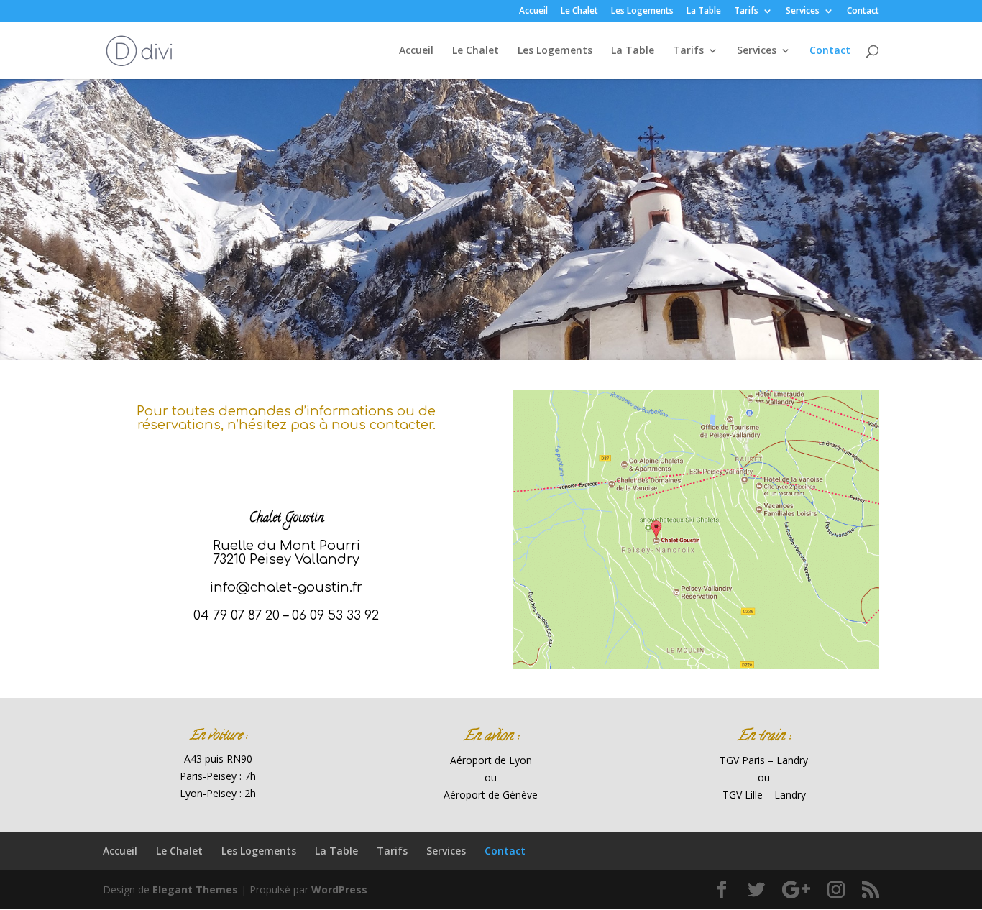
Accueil (533, 11)
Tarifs (746, 11)
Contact (863, 11)
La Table (704, 11)
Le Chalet (579, 11)
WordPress (339, 889)
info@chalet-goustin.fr (286, 587)
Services (803, 11)
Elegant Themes (195, 889)
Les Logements (642, 11)
